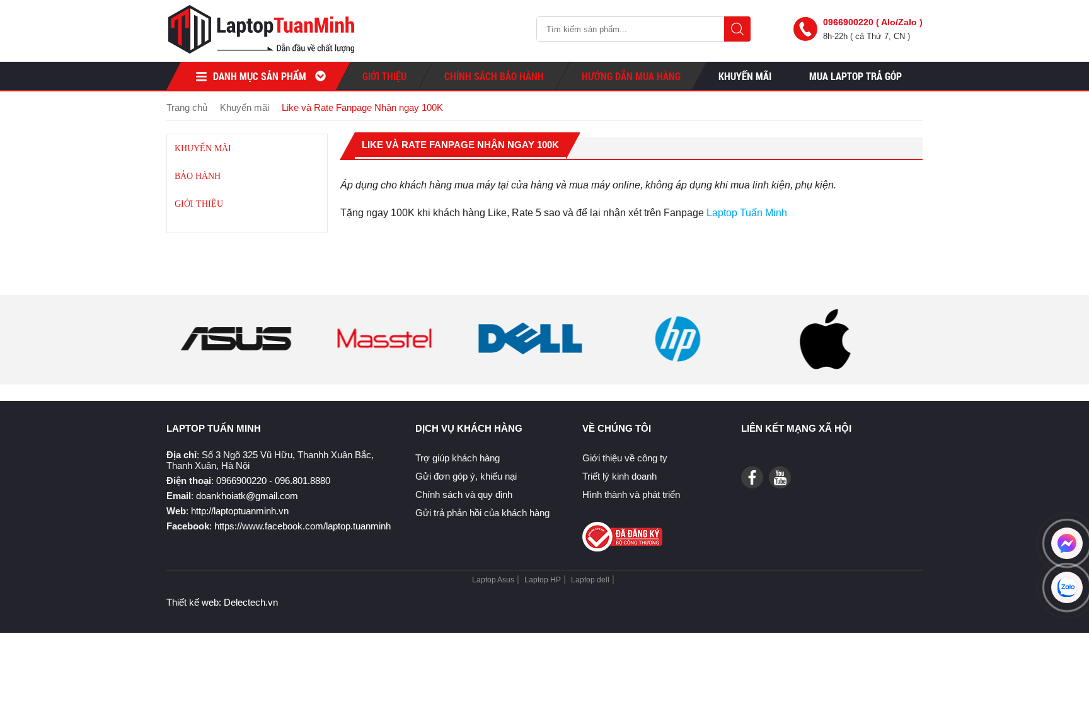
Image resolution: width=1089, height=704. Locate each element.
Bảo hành (198, 176)
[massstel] (383, 367)
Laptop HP (542, 579)
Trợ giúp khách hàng (457, 458)
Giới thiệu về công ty (624, 458)
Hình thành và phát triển (631, 494)
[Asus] (235, 367)
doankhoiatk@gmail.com (247, 495)
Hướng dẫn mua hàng (631, 76)
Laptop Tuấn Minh (748, 212)
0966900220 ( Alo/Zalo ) (873, 22)
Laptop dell (590, 579)
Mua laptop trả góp (855, 76)
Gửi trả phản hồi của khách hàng (482, 512)
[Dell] (530, 367)
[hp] (677, 367)
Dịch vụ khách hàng (468, 428)
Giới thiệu (384, 76)
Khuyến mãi (203, 148)
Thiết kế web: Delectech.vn (222, 602)
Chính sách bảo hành (494, 76)
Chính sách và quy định (463, 494)
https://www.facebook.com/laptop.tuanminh (302, 526)
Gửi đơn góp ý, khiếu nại (466, 476)
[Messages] (1067, 543)
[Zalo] (1067, 587)
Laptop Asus (493, 579)
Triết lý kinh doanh (619, 476)
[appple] (825, 367)
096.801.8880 (302, 480)
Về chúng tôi (616, 428)
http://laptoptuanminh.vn (240, 510)
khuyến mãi (744, 76)
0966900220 (241, 480)
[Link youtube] (752, 477)
